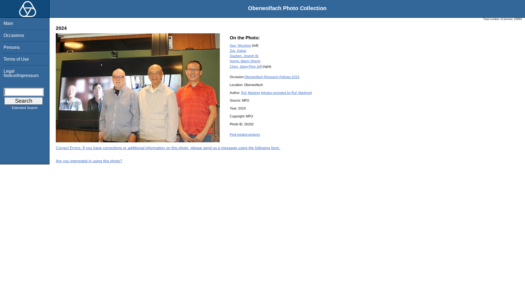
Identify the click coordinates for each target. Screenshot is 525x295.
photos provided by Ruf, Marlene (286, 93)
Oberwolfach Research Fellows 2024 (271, 77)
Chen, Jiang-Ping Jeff (246, 67)
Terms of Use (16, 59)
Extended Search (24, 108)
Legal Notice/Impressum (21, 73)
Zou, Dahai (238, 51)
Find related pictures (245, 135)
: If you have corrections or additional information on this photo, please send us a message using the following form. (168, 148)
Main (8, 23)
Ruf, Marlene (250, 93)
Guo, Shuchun (240, 46)
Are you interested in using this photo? (89, 161)
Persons (12, 47)
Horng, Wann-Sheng (245, 61)
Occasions (14, 35)
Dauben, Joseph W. (244, 56)
